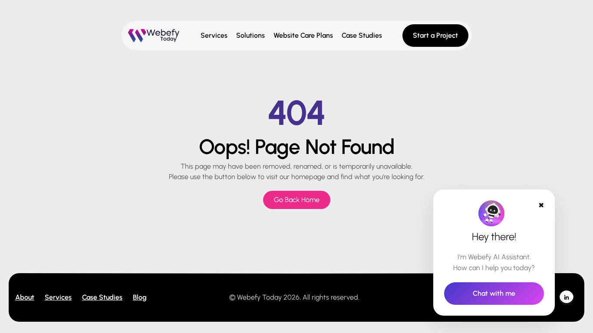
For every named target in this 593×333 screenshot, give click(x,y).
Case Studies (362, 35)
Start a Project (435, 35)
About (24, 297)
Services (214, 35)
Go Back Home (297, 200)
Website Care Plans (303, 35)
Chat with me (494, 293)
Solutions (250, 35)
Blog (140, 297)
